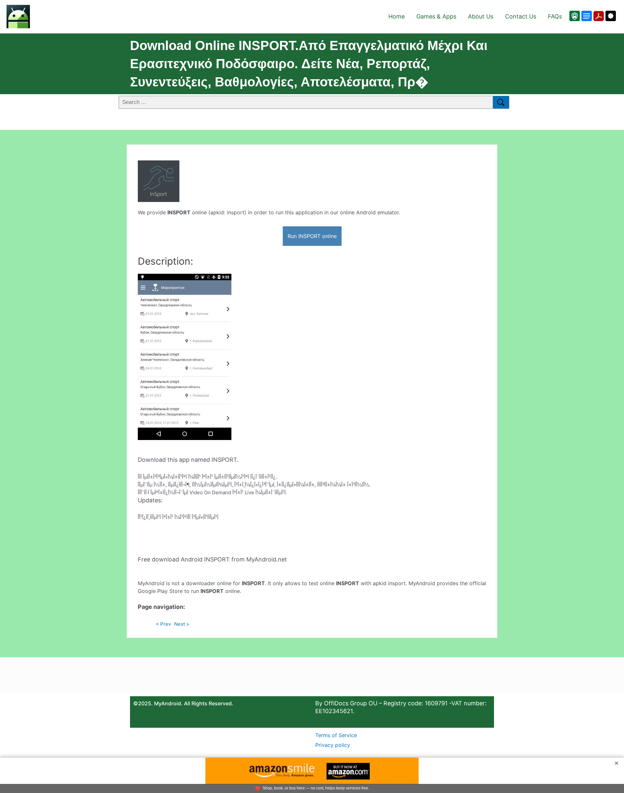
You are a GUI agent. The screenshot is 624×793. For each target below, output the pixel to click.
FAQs (555, 16)
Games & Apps (436, 16)
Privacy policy (332, 745)
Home (396, 16)
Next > (181, 624)
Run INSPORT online (312, 236)
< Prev (163, 624)
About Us (480, 16)
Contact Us (520, 16)
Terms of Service (336, 735)
